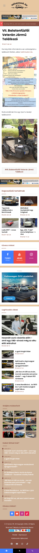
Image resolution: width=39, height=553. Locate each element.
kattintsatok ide (26, 52)
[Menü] (3, 6)
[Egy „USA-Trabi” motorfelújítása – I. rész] (28, 223)
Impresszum (23, 535)
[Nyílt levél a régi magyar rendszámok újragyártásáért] (8, 364)
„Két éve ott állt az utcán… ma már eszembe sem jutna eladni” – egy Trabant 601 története (26, 375)
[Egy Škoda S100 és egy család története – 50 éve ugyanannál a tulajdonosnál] (19, 435)
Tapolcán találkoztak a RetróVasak (7, 210)
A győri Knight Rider (23, 351)
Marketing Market (27, 527)
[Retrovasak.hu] (19, 5)
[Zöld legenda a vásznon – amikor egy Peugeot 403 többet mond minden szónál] (8, 435)
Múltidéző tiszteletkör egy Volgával (26, 210)
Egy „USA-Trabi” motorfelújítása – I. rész (28, 232)
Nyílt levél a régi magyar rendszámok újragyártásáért (24, 363)
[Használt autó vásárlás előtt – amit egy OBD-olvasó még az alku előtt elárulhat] (8, 414)
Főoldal (14, 535)
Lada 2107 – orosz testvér (9, 231)
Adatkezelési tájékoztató (19, 538)
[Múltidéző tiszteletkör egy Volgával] (28, 201)
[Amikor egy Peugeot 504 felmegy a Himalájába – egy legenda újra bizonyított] (31, 435)
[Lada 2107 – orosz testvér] (10, 223)
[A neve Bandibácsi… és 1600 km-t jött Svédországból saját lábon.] (8, 387)
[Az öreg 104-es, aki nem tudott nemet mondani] (31, 421)
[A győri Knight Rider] (8, 354)
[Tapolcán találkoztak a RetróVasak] (10, 201)
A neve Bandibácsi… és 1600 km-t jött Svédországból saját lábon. (26, 386)
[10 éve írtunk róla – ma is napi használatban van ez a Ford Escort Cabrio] (19, 428)
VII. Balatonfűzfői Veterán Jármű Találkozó (19, 170)
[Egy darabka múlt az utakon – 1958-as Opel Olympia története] (31, 428)
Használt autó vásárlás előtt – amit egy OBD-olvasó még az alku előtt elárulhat (19, 340)
